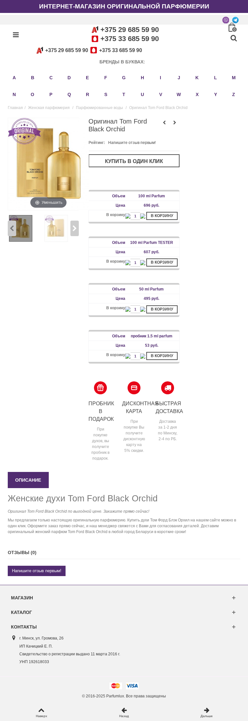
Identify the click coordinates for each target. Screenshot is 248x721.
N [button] (14, 94)
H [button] (142, 77)
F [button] (105, 77)
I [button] (160, 77)
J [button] (179, 77)
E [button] (87, 77)
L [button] (215, 77)
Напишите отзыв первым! (132, 142)
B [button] (32, 77)
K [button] (197, 77)
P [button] (50, 94)
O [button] (32, 94)
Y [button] (215, 94)
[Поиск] (233, 38)
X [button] (197, 94)
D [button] (69, 77)
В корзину (162, 215)
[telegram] (235, 20)
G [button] (124, 77)
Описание (28, 480)
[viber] (226, 20)
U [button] (142, 94)
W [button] (179, 94)
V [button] (160, 94)
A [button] (14, 77)
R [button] (87, 94)
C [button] (51, 77)
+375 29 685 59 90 (129, 30)
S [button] (105, 94)
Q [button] (69, 94)
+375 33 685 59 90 (129, 39)
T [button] (123, 94)
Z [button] (233, 94)
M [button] (234, 77)
